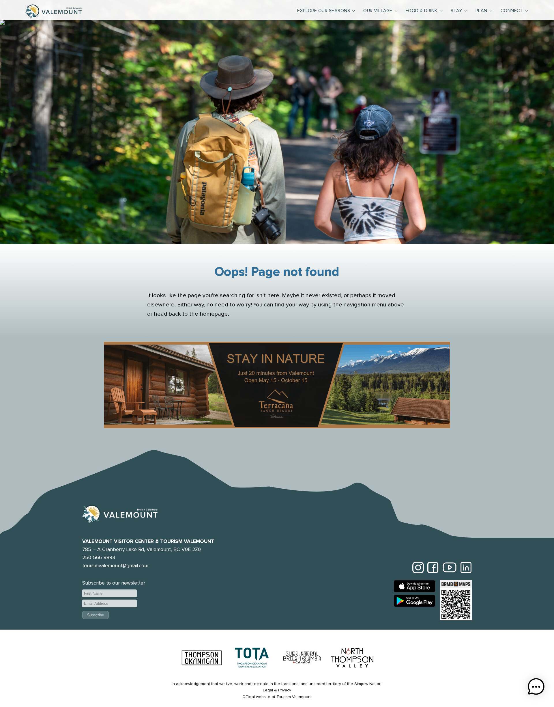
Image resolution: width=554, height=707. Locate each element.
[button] (536, 688)
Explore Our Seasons (323, 10)
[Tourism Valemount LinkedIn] (466, 568)
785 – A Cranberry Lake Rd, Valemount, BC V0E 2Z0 (141, 549)
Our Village (377, 10)
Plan (481, 10)
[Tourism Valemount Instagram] (418, 568)
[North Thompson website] (352, 658)
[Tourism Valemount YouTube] (449, 568)
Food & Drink (421, 10)
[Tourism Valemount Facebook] (433, 568)
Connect (512, 10)
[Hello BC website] (302, 658)
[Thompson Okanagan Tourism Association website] (252, 658)
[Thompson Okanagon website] (202, 658)
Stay (456, 10)
